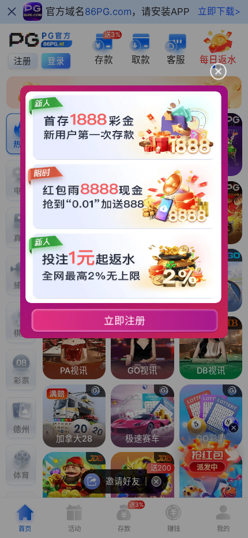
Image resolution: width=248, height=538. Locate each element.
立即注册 (124, 321)
